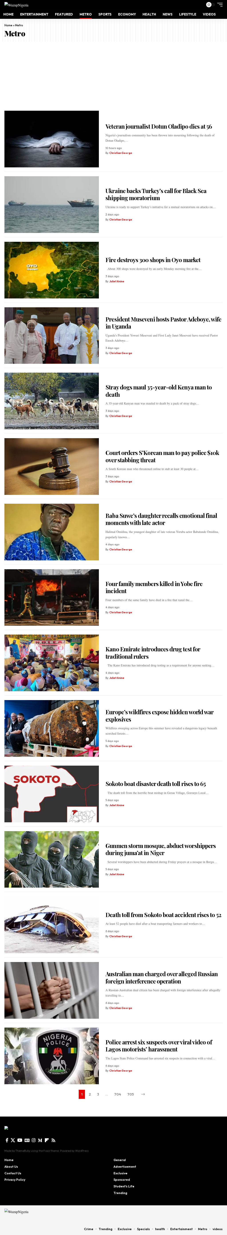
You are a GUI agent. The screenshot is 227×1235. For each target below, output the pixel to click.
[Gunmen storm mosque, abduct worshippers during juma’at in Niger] (51, 859)
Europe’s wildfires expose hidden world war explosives (159, 715)
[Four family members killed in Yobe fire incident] (51, 597)
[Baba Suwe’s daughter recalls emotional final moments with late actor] (51, 532)
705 (130, 1094)
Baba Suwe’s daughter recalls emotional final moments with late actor (161, 519)
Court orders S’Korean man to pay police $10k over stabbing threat (162, 456)
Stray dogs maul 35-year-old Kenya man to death (159, 390)
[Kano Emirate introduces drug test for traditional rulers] (51, 663)
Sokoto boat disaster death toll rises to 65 (156, 784)
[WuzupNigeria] (16, 4)
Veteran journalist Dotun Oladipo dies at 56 (159, 126)
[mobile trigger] (219, 4)
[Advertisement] (113, 75)
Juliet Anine (116, 281)
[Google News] (27, 1140)
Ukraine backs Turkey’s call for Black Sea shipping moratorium (156, 194)
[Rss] (53, 1140)
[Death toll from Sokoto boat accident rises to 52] (51, 924)
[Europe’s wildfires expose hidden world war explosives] (51, 728)
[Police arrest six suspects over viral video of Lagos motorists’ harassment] (51, 1056)
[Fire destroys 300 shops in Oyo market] (51, 270)
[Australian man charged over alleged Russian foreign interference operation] (51, 990)
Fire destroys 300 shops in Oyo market (153, 260)
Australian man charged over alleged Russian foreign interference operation (162, 977)
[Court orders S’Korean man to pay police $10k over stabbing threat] (51, 466)
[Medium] (40, 1140)
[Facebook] (7, 1140)
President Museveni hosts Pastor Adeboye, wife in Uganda (163, 322)
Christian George (120, 153)
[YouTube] (19, 1140)
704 (117, 1094)
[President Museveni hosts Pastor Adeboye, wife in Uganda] (51, 335)
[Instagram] (34, 1140)
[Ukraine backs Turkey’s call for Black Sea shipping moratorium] (51, 204)
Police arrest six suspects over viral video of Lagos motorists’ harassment (159, 1045)
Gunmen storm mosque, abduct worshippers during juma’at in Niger (161, 849)
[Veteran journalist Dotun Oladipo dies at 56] (51, 139)
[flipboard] (46, 1140)
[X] (13, 1140)
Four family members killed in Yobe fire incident (154, 587)
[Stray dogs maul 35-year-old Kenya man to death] (51, 401)
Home (8, 25)
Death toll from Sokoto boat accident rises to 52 (163, 915)
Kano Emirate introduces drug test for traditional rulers (153, 652)
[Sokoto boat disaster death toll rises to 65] (51, 794)
